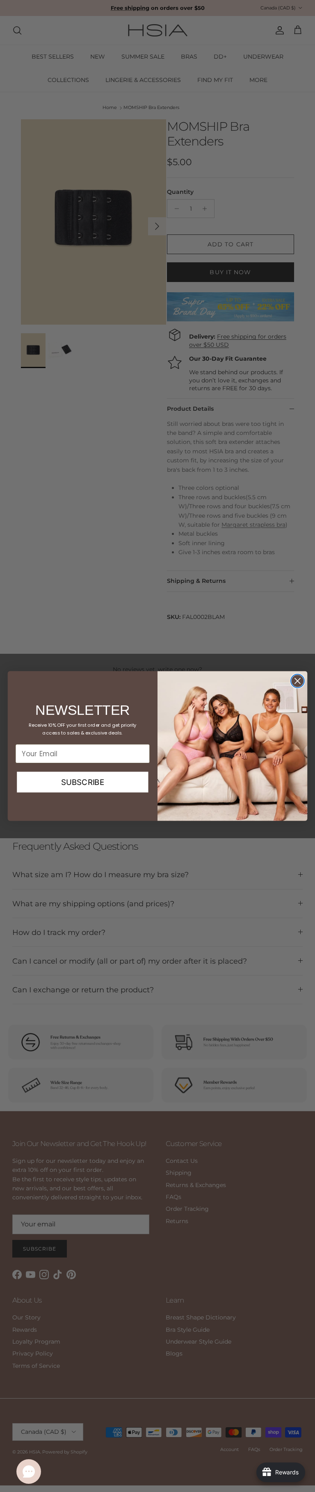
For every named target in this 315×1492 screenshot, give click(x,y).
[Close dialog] (297, 681)
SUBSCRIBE (82, 782)
